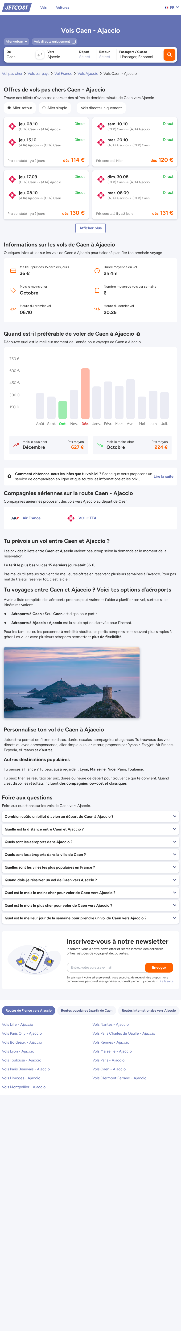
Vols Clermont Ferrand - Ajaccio (119, 1078)
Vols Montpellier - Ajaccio (23, 1087)
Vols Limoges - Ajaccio (21, 1078)
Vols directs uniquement (101, 108)
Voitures (62, 8)
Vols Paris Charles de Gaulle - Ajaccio (123, 1033)
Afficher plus (90, 228)
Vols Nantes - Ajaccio (110, 1024)
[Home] (17, 7)
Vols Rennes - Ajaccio (110, 1042)
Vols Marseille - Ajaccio (112, 1051)
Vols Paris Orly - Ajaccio (22, 1033)
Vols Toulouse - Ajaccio (21, 1060)
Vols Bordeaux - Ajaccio (22, 1042)
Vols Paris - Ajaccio (108, 1060)
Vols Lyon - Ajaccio (18, 1051)
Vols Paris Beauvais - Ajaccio (26, 1069)
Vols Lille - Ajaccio (17, 1024)
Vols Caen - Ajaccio (109, 1069)
